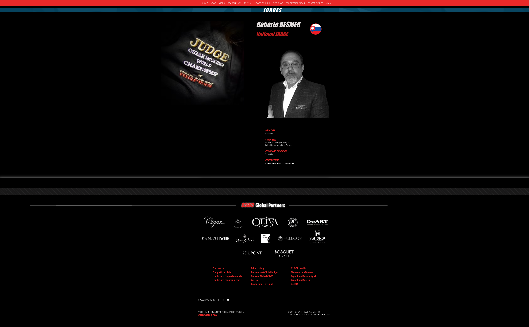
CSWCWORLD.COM (208, 315)
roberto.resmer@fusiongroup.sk (279, 163)
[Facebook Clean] (219, 300)
